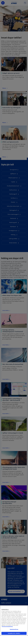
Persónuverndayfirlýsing (7, 626)
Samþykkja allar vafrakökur (14, 633)
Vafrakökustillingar (14, 629)
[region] (14, 620)
